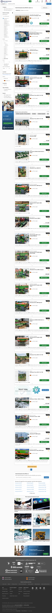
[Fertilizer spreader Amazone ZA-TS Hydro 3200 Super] (22, 81)
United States (7, 74)
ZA (5, 42)
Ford (5, 19)
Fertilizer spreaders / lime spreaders (23, 113)
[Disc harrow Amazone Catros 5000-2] (22, 222)
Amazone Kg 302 (30, 483)
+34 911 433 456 (31, 579)
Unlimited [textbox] (6, 78)
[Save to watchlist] (48, 16)
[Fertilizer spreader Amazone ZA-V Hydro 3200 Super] (22, 206)
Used (5, 84)
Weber (5, 34)
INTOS (5, 30)
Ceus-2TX (6, 54)
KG (5, 57)
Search (49, 3)
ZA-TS (6, 45)
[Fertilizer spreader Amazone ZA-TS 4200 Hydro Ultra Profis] (22, 256)
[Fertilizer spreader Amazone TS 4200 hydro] (22, 437)
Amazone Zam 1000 (42, 487)
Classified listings (7, 89)
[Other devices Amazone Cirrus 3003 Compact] (22, 273)
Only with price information (6, 65)
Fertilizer (34, 113)
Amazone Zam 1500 (42, 491)
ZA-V (6, 44)
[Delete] (45, 4)
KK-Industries (7, 25)
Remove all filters (25, 10)
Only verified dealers (8, 97)
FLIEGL (5, 27)
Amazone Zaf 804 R (42, 485)
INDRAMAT (6, 23)
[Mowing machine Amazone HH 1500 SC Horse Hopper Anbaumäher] (22, 36)
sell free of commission (8, 123)
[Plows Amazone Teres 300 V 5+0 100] (22, 99)
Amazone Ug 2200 (30, 487)
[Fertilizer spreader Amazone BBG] (22, 140)
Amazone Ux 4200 (30, 489)
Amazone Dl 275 (18, 489)
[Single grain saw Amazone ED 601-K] (22, 54)
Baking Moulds (37, 584)
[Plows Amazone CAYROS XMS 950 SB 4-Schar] (22, 155)
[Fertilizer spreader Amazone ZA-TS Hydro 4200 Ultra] (22, 288)
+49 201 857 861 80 (7, 579)
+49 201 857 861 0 (31, 577)
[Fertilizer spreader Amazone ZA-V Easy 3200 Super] (22, 454)
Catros (5, 52)
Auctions (6, 90)
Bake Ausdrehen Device (45, 584)
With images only (7, 94)
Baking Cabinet (30, 584)
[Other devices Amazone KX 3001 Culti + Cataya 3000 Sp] (22, 238)
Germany (7, 80)
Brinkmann (6, 36)
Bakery (9, 584)
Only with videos (7, 96)
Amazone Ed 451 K (18, 491)
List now (45, 73)
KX (5, 56)
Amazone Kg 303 (30, 485)
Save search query (32, 466)
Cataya (5, 50)
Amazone (6, 18)
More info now (45, 390)
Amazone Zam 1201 (42, 489)
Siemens (6, 22)
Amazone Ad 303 (18, 485)
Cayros (5, 48)
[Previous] (47, 111)
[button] (50, 1)
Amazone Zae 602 (30, 491)
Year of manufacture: (6, 66)
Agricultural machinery (8, 8)
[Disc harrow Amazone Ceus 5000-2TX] (22, 171)
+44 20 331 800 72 (7, 577)
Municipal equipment (8, 10)
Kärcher (6, 31)
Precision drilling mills (22, 584)
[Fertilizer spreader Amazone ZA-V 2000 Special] (22, 189)
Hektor (5, 53)
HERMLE (6, 29)
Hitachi (5, 26)
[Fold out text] (32, 29)
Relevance (45, 7)
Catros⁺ (5, 49)
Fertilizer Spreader (41, 113)
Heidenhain (6, 21)
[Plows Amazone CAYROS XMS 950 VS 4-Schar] (22, 323)
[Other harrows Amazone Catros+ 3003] (22, 420)
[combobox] (8, 78)
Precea (5, 46)
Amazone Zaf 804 (42, 483)
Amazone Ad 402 (18, 487)
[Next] (28, 19)
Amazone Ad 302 (18, 483)
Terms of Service (24, 610)
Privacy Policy (18, 610)
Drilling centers (14, 584)
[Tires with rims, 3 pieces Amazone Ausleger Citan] (22, 19)
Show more (32, 493)
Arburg (5, 35)
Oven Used (4, 584)
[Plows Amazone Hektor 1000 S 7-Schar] (22, 402)
